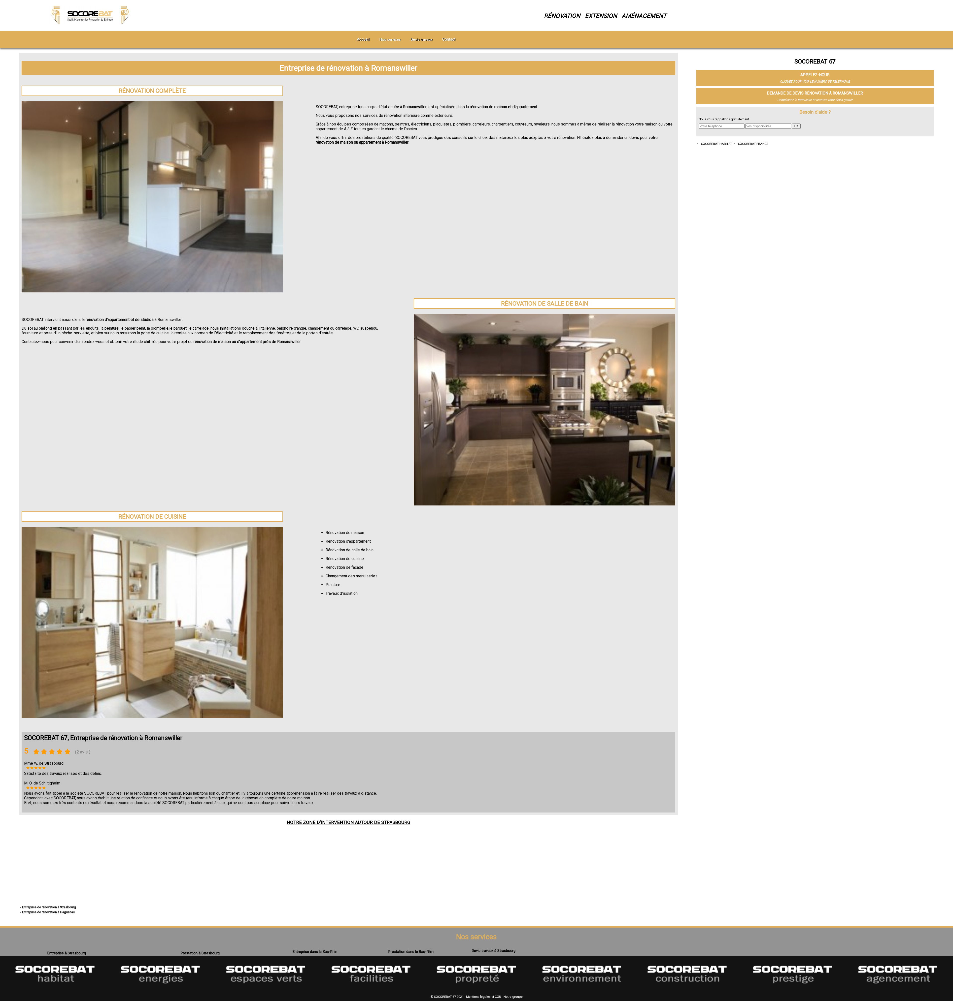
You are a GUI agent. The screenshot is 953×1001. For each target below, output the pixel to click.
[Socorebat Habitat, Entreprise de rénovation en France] (55, 990)
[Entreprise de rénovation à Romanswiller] (91, 23)
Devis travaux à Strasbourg (493, 950)
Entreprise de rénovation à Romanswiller (348, 68)
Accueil (363, 39)
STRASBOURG (395, 822)
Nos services (390, 39)
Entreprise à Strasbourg (66, 953)
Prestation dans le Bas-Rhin (411, 951)
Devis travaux (421, 39)
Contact (448, 39)
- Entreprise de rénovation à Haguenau (47, 912)
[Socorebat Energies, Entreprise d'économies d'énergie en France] (160, 990)
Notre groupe (513, 997)
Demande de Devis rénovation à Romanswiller (815, 93)
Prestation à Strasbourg (200, 953)
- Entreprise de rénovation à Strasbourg (48, 907)
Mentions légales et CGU (483, 997)
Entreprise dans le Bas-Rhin (315, 951)
